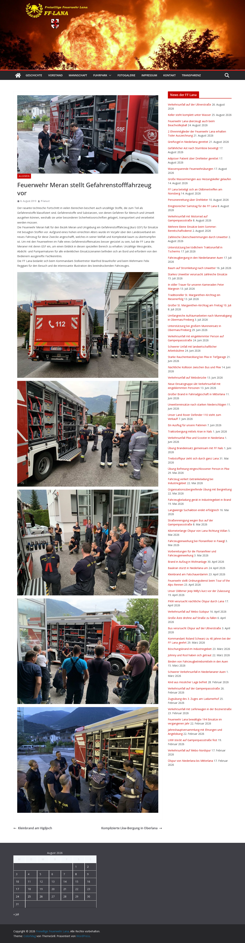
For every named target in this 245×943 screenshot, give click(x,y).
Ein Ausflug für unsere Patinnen (187, 425)
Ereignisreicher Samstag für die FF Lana (192, 206)
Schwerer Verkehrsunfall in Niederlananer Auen (197, 672)
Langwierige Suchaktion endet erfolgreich (193, 510)
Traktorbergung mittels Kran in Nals (190, 431)
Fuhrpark (100, 75)
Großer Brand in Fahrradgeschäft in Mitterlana (196, 394)
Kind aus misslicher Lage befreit (187, 682)
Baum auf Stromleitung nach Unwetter (192, 268)
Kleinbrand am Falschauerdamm (188, 574)
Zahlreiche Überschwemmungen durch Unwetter (198, 237)
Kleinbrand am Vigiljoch (35, 828)
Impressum (149, 75)
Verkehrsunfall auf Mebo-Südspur (188, 611)
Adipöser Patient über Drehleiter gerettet (193, 158)
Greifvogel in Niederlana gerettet (188, 142)
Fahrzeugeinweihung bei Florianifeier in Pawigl (196, 541)
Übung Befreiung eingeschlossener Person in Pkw (198, 469)
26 (41, 896)
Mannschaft (78, 75)
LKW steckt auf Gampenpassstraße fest (192, 740)
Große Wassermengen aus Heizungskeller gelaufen (199, 179)
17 (17, 889)
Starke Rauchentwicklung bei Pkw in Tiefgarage (197, 357)
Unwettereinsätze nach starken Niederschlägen (197, 404)
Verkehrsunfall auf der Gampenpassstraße (194, 688)
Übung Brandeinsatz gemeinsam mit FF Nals (195, 448)
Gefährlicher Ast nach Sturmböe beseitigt (193, 148)
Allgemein (24, 176)
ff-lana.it (45, 201)
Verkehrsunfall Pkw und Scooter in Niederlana (196, 438)
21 (64, 889)
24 (17, 896)
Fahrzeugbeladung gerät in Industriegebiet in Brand (199, 500)
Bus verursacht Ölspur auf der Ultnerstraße (194, 628)
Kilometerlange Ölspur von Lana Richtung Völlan (197, 530)
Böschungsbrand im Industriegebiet (190, 649)
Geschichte (34, 75)
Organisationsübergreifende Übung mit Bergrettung (200, 489)
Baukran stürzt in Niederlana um (188, 568)
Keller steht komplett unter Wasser (189, 115)
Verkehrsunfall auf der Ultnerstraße (189, 104)
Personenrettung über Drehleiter (188, 200)
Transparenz (191, 75)
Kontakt (169, 75)
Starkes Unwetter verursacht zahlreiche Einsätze (197, 274)
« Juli (16, 914)
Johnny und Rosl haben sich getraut (190, 655)
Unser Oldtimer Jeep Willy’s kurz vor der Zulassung (199, 591)
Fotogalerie (126, 75)
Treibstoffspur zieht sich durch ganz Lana (193, 458)
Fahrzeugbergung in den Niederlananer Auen (195, 257)
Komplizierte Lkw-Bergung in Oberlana (129, 828)
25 (29, 896)
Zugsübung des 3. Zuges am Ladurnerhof (193, 699)
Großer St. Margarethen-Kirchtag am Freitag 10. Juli (199, 305)
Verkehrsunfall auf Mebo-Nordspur (189, 750)
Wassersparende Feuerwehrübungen (190, 169)
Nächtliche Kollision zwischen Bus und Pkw (194, 367)
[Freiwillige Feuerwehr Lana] (18, 75)
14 (64, 881)
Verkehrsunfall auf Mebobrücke (187, 377)
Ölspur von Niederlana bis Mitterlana (190, 761)
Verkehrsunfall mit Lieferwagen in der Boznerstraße (200, 709)
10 (17, 881)
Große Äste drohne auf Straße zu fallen (192, 618)
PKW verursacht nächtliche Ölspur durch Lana (196, 601)
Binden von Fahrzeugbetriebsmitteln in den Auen (198, 661)
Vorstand (55, 75)
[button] (109, 75)
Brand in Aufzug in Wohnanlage (187, 561)
